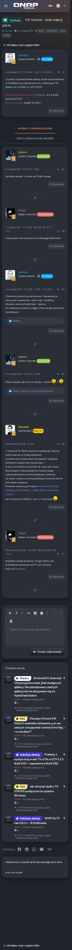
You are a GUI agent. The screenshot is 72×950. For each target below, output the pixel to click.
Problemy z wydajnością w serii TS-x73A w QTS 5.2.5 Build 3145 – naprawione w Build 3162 (39, 759)
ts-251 (6, 35)
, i (32, 391)
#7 (63, 553)
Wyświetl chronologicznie (35, 128)
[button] (6, 6)
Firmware (39, 94)
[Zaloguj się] (50, 6)
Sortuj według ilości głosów (35, 138)
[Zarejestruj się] (58, 6)
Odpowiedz (58, 110)
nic (39, 498)
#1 (63, 72)
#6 (63, 444)
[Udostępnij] (58, 72)
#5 (63, 374)
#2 (63, 169)
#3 (63, 231)
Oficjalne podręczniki (33, 699)
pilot (62, 30)
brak (41, 30)
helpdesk (19, 568)
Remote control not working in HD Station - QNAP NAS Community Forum (32, 490)
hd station (52, 30)
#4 (63, 289)
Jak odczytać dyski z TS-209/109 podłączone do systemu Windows (36, 791)
